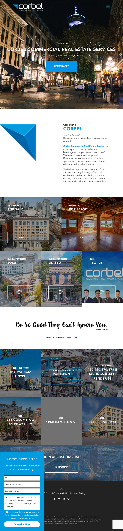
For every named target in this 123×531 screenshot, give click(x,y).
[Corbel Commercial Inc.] (28, 6)
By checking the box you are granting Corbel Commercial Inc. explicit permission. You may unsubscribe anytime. (22, 515)
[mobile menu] (108, 6)
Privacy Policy (78, 493)
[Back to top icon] (61, 487)
